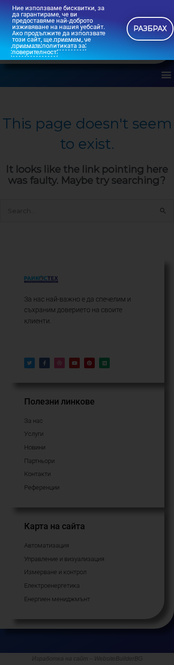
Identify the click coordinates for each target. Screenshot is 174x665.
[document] (87, 332)
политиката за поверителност (48, 49)
